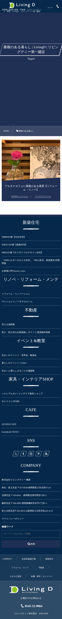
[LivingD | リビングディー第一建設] (22, 5)
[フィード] (46, 453)
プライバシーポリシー (13, 519)
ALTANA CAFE (9, 424)
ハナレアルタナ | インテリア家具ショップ (22, 393)
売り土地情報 (10, 324)
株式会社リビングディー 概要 (16, 480)
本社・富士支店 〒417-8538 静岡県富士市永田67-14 (26, 487)
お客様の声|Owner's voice (13, 271)
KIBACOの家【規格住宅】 (14, 244)
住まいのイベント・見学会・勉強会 (19, 355)
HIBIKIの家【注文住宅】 (14, 237)
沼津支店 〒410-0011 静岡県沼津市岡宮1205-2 (24, 495)
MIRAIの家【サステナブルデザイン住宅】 (22, 252)
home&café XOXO (10, 432)
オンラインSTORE (10, 401)
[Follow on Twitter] (15, 453)
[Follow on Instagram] (31, 453)
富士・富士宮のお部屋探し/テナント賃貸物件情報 (26, 332)
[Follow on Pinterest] (38, 453)
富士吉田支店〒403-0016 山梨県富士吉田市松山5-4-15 (27, 511)
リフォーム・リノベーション (16, 294)
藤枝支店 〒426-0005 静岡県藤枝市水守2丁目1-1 (24, 503)
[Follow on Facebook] (23, 453)
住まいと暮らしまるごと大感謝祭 (18, 371)
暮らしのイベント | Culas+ (14, 363)
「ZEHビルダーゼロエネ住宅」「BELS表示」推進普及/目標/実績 (31, 261)
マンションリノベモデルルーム (17, 301)
